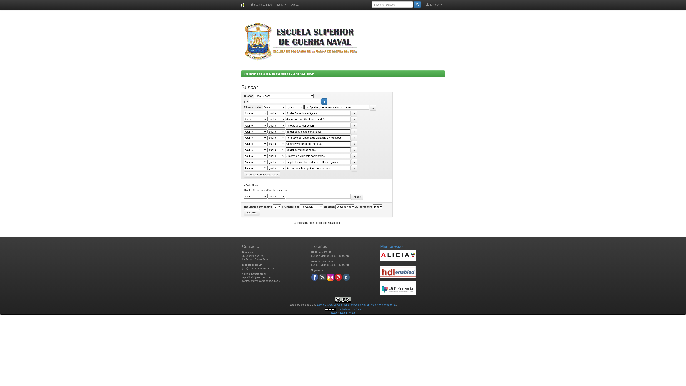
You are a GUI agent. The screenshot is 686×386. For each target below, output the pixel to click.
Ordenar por (291, 206)
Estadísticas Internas (343, 312)
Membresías (392, 246)
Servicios (434, 4)
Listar (280, 4)
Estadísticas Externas (349, 309)
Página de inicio (262, 4)
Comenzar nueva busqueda (262, 174)
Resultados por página (258, 206)
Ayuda (295, 4)
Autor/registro (363, 206)
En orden (329, 206)
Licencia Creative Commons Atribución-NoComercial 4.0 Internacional (356, 304)
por (246, 101)
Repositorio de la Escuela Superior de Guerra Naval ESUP (279, 73)
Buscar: (248, 96)
